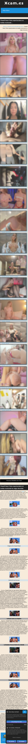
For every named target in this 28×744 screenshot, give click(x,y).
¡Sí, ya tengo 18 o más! (16, 721)
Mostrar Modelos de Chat (14, 480)
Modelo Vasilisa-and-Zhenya (8, 254)
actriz (23, 491)
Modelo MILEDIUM (6, 232)
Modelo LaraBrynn (6, 54)
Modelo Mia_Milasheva (7, 388)
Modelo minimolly (6, 321)
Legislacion (18, 737)
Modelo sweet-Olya (6, 365)
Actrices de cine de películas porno (15, 26)
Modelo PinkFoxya (6, 299)
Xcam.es (5, 26)
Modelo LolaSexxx (6, 454)
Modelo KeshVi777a (6, 410)
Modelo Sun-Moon (6, 165)
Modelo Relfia (5, 98)
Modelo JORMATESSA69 (7, 476)
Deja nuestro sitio (10, 724)
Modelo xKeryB (5, 343)
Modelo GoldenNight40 (7, 143)
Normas (14, 737)
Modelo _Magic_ (5, 187)
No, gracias (11, 741)
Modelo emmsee (5, 76)
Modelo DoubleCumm (7, 121)
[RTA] (25, 724)
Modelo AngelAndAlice (7, 210)
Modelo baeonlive (6, 432)
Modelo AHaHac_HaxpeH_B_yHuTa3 (10, 276)
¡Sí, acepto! (21, 741)
